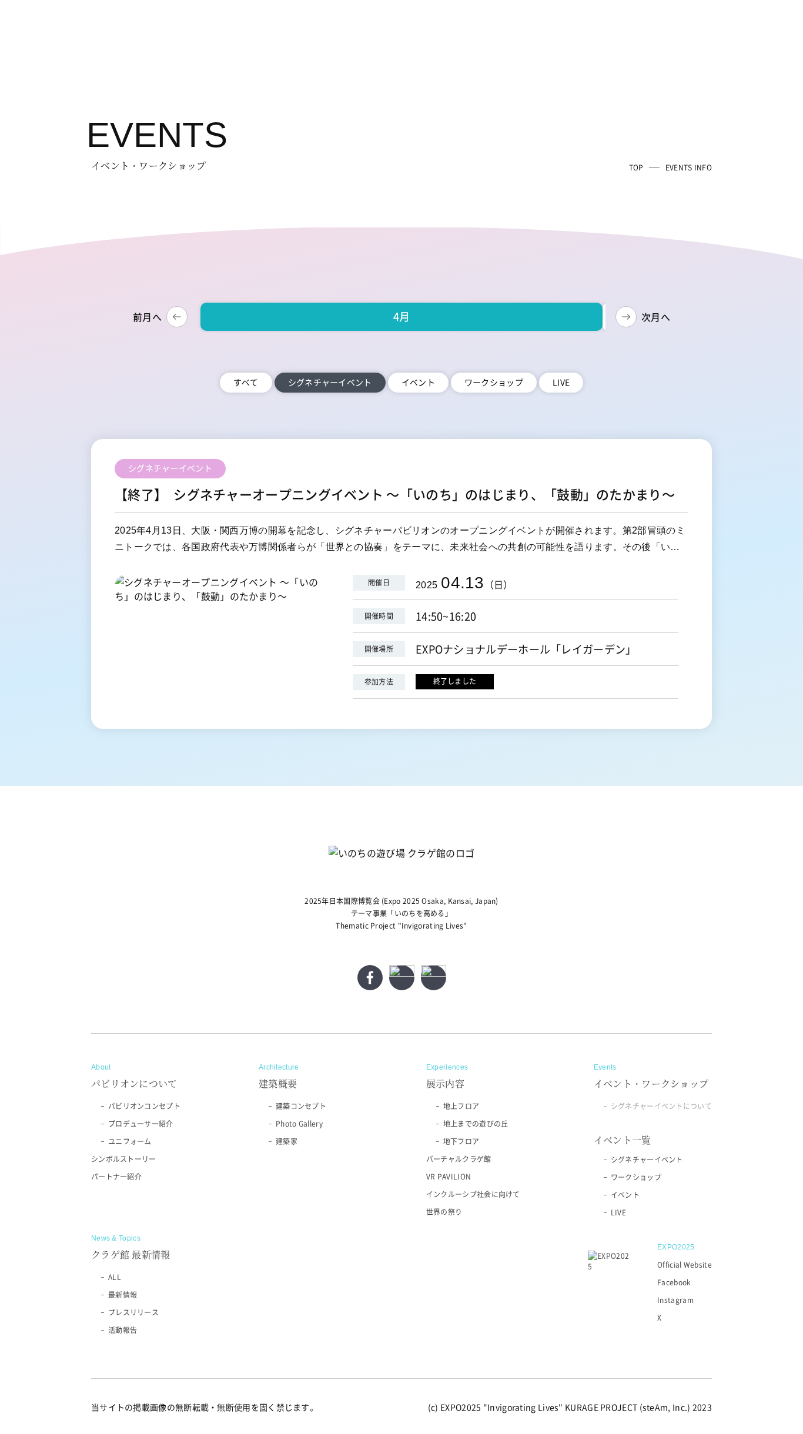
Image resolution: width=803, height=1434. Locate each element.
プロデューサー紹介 (140, 1123)
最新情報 (122, 1294)
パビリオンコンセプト (144, 1106)
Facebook (674, 1282)
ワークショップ (493, 382)
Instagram (675, 1300)
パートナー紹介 (116, 1176)
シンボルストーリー (123, 1159)
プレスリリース (133, 1312)
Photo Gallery (299, 1123)
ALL (114, 1277)
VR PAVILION (448, 1176)
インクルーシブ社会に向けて (473, 1194)
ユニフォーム (130, 1141)
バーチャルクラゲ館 (458, 1159)
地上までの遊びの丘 (475, 1123)
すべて (246, 382)
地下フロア (461, 1141)
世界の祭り (444, 1212)
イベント (418, 382)
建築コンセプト (301, 1106)
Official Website (684, 1264)
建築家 (286, 1141)
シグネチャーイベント (647, 1159)
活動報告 (122, 1330)
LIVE (561, 382)
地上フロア (461, 1106)
